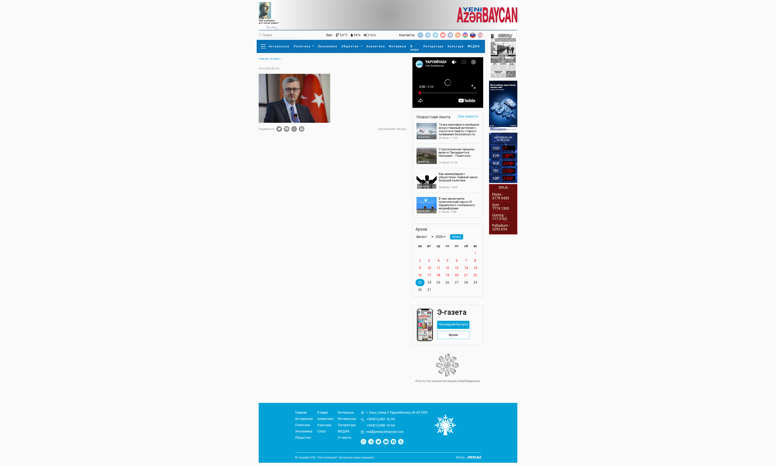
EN (480, 35)
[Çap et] (301, 129)
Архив (453, 335)
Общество (350, 46)
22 (475, 275)
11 (438, 268)
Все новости (468, 116)
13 (457, 268)
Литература (433, 46)
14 (466, 268)
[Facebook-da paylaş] (286, 129)
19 (447, 275)
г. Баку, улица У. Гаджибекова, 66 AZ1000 (397, 412)
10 (429, 268)
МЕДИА (474, 46)
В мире (414, 48)
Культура (456, 46)
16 (420, 275)
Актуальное (279, 46)
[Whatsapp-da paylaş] (294, 129)
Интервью (397, 46)
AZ (465, 35)
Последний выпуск (453, 324)
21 (466, 275)
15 (475, 268)
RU (472, 35)
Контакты (407, 35)
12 (447, 268)
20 (457, 275)
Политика (302, 46)
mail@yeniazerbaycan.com (385, 431)
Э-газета (344, 437)
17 (429, 275)
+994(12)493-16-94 (380, 419)
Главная (301, 412)
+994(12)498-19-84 (380, 425)
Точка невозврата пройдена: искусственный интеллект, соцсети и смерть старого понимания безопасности (459, 129)
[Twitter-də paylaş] (279, 129)
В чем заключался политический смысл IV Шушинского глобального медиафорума (457, 203)
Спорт (321, 431)
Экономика (327, 46)
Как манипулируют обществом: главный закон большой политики (458, 177)
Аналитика (375, 46)
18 (438, 275)
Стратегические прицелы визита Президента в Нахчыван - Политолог (456, 152)
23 (420, 282)
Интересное (347, 418)
